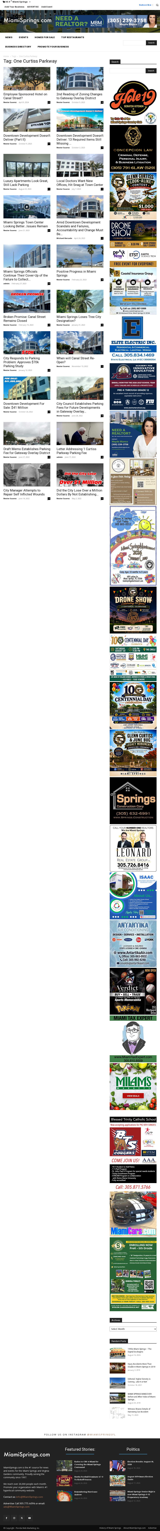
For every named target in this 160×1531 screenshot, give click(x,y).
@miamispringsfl (101, 1434)
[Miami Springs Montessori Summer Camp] (133, 584)
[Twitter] (22, 1518)
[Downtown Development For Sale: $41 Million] (26, 388)
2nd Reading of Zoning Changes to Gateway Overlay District (79, 96)
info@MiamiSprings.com (29, 1497)
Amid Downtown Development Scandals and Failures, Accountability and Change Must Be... (80, 228)
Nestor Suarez (10, 102)
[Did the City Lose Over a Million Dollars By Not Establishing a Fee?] (80, 474)
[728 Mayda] (105, 26)
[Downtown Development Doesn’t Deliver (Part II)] (26, 120)
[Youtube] (30, 1518)
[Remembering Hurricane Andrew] (64, 1495)
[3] (133, 266)
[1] (133, 680)
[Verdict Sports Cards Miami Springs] (133, 1013)
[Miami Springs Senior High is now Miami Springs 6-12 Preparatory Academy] (117, 1495)
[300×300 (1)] (133, 409)
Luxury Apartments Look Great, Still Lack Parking (25, 183)
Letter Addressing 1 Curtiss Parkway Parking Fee (76, 451)
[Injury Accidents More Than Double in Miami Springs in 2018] (117, 1368)
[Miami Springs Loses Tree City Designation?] (80, 301)
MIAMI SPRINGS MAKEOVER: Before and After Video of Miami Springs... (141, 1397)
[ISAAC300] (133, 918)
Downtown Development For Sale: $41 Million (23, 405)
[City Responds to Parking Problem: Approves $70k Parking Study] (26, 342)
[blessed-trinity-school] (133, 1189)
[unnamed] (133, 1310)
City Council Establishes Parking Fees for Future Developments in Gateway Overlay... (80, 407)
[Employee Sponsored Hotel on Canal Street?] (26, 78)
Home (6, 56)
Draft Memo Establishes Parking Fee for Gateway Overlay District (26, 451)
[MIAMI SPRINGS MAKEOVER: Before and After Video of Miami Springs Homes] (117, 1398)
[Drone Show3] (133, 632)
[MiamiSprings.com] (27, 21)
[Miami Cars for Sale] (133, 1235)
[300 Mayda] (133, 456)
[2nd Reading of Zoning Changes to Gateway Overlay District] (80, 78)
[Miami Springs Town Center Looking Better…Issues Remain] (26, 206)
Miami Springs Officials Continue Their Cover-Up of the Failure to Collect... (25, 275)
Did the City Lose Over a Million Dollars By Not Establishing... (79, 492)
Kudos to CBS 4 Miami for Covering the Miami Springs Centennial (87, 1464)
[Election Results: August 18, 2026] (117, 1465)
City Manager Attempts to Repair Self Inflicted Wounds (24, 492)
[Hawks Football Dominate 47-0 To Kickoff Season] (64, 1480)
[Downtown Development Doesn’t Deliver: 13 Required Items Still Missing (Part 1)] (80, 120)
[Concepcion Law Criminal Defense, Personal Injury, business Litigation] (133, 171)
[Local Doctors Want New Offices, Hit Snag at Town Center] (80, 165)
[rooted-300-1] (133, 504)
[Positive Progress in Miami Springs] (80, 256)
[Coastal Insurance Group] (133, 313)
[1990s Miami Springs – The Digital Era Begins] (117, 1353)
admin (6, 283)
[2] (133, 727)
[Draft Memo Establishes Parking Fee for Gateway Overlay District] (26, 433)
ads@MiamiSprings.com (16, 1506)
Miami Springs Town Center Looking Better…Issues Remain (25, 224)
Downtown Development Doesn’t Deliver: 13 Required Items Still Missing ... (80, 139)
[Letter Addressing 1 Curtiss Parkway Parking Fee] (80, 433)
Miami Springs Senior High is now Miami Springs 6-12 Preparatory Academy (141, 1494)
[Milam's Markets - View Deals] (133, 1109)
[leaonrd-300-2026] (133, 870)
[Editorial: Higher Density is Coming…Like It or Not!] (117, 1383)
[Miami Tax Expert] (133, 1061)
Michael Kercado (64, 238)
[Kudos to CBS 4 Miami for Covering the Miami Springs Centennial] (64, 1465)
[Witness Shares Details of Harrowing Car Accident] (117, 1413)
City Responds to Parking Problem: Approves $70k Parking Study (21, 362)
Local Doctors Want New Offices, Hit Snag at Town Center (80, 183)
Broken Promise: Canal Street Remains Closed (24, 319)
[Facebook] (6, 1518)
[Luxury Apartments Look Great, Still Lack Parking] (26, 165)
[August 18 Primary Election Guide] (117, 1480)
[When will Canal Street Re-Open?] (80, 342)
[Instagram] (14, 1518)
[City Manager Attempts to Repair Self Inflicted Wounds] (26, 474)
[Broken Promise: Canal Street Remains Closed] (26, 301)
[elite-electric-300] (133, 361)
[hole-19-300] (133, 123)
